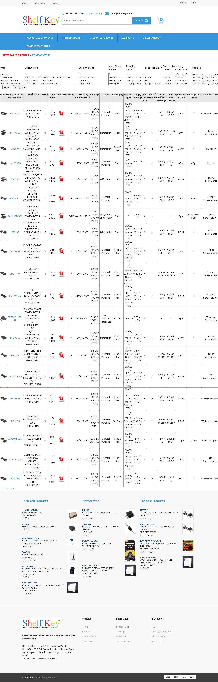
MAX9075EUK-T (15, 440)
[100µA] (167, 77)
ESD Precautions (124, 641)
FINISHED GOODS (71, 37)
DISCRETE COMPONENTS (39, 37)
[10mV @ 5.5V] (117, 77)
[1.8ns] (153, 80)
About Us (86, 631)
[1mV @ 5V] (117, 83)
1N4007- (86, 524)
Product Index (39, 3)
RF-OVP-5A (27, 566)
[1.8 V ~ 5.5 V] (93, 83)
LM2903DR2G (15, 459)
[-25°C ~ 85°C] (182, 77)
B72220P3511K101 (31, 538)
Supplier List (122, 626)
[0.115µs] (153, 77)
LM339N (15, 179)
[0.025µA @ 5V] (134, 80)
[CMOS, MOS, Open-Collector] (52, 80)
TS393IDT (15, 478)
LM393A (15, 148)
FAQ (153, 626)
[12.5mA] (167, 83)
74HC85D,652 (15, 216)
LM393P (15, 232)
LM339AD (15, 337)
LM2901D (15, 113)
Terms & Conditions (161, 631)
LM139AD (15, 132)
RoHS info (121, 636)
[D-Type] (12, 74)
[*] (52, 74)
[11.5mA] (167, 80)
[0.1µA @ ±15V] (134, 83)
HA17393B (15, 163)
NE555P (144, 510)
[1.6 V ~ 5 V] (93, 80)
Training (120, 631)
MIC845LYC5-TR (15, 318)
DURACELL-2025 (90, 540)
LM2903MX (15, 296)
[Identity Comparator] (12, 83)
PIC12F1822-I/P (147, 524)
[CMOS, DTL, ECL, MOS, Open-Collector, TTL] (52, 77)
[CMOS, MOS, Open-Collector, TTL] (52, 83)
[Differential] (12, 77)
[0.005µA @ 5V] (134, 77)
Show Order (55, 3)
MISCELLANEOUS (151, 37)
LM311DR (15, 355)
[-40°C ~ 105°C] (182, 80)
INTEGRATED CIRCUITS (101, 37)
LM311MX (15, 273)
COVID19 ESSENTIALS (38, 46)
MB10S (85, 510)
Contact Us (156, 641)
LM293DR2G (15, 376)
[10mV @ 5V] (117, 80)
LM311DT (15, 420)
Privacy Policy (158, 636)
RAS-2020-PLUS (30, 582)
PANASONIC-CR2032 (150, 540)
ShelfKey (29, 677)
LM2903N (15, 198)
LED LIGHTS (128, 37)
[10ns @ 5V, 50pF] (153, 83)
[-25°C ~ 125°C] (182, 74)
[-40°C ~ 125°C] (182, 83)
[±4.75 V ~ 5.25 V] (93, 77)
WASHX (26, 552)
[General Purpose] (12, 80)
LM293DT (15, 398)
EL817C (26, 524)
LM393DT (15, 251)
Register (183, 2)
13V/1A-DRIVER (30, 510)
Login (193, 2)
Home (25, 3)
